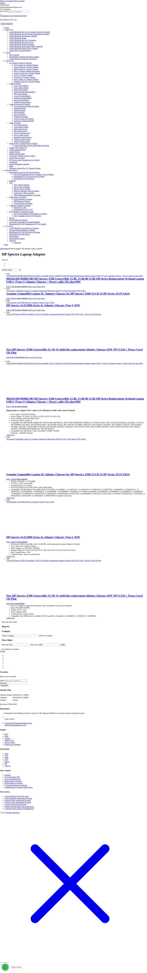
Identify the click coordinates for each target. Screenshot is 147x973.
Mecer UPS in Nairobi (22, 189)
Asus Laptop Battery (21, 88)
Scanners (12, 181)
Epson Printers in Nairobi (23, 199)
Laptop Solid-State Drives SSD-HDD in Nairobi (31, 146)
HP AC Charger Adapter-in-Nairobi (27, 71)
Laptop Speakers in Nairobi (19, 164)
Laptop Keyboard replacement (16, 805)
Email (3, 680)
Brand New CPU (20, 208)
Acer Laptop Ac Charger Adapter (26, 65)
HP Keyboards (19, 113)
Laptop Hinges (14, 152)
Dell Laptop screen (21, 129)
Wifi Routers (13, 236)
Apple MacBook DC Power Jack (21, 42)
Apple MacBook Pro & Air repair (17, 796)
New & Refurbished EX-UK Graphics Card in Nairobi (34, 174)
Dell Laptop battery (21, 90)
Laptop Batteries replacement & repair (18, 798)
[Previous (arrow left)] (1, 964)
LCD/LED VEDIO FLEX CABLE (22, 156)
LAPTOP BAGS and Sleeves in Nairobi (24, 228)
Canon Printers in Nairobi (23, 203)
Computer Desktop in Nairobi (20, 205)
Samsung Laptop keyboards (24, 121)
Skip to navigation (6, 1)
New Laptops (14, 55)
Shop (7, 249)
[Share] (5, 962)
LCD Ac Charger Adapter (23, 75)
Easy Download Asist (12, 779)
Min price (5, 645)
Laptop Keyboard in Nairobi (19, 104)
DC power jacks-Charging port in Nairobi (24, 160)
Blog (6, 245)
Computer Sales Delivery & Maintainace (19, 809)
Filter (63, 645)
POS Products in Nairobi (18, 220)
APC (6, 756)
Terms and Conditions (13, 745)
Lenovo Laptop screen (22, 133)
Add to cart (32, 287)
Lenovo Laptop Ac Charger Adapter (27, 73)
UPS (11, 183)
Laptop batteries (15, 84)
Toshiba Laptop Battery (22, 102)
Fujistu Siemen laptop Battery (24, 92)
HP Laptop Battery (20, 94)
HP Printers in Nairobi (22, 201)
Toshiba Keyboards (21, 117)
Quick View (40, 287)
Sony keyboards (19, 115)
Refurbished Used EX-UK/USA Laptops (24, 57)
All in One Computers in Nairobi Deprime (24, 222)
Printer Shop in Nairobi (17, 197)
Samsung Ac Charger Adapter (24, 77)
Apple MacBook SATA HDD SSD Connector (26, 46)
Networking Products (17, 239)
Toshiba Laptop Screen (22, 139)
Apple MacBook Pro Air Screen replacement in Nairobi (29, 34)
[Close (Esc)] (8, 962)
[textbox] (46, 636)
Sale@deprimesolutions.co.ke (15, 725)
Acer (6, 753)
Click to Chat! (16, 967)
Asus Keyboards (20, 108)
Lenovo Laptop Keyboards (23, 119)
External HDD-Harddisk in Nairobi (22, 230)
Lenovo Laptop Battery (22, 96)
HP (6, 764)
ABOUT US (9, 740)
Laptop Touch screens (22, 141)
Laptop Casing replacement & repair (18, 802)
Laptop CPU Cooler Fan (18, 148)
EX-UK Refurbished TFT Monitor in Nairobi (30, 214)
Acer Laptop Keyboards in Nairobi (26, 106)
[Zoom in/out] (1, 962)
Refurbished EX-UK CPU (23, 210)
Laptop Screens (14, 123)
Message (3, 683)
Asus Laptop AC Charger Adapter (26, 67)
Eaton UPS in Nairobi (22, 187)
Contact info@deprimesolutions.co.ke (18, 723)
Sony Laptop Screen (21, 135)
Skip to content (19, 1)
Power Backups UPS (12, 777)
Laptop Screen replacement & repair (18, 800)
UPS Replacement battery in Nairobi (27, 195)
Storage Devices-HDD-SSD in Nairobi (23, 143)
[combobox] (19, 11)
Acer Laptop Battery (21, 86)
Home (7, 28)
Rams (11, 166)
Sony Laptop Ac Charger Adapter (26, 79)
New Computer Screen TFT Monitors (27, 216)
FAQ (6, 734)
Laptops (7, 775)
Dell (6, 760)
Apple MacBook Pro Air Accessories (22, 40)
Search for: (4, 11)
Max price (34, 645)
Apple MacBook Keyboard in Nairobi (23, 36)
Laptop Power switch (17, 158)
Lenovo (7, 766)
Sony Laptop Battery (21, 100)
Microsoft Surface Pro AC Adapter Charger (25, 168)
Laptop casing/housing (17, 150)
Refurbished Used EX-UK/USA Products (24, 172)
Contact (7, 738)
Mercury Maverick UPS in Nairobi (26, 191)
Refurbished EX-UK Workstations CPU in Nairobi (27, 224)
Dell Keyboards (19, 110)
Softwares (17, 243)
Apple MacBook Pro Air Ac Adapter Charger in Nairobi (29, 32)
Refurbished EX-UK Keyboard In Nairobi (29, 177)
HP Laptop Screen (20, 131)
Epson (7, 762)
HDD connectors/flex (17, 154)
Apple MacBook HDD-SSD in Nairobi (23, 48)
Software (12, 241)
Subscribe (4, 685)
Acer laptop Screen (21, 125)
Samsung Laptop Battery (23, 98)
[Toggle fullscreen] (3, 962)
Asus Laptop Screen (21, 127)
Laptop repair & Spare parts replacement (19, 807)
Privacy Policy (10, 742)
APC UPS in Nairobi (21, 185)
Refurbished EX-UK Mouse (24, 179)
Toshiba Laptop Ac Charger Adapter (27, 82)
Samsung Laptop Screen (22, 137)
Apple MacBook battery (18, 38)
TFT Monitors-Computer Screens (21, 212)
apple (6, 758)
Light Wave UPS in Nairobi (24, 193)
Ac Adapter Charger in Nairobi (20, 63)
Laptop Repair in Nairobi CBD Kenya (23, 59)
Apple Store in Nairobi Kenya (20, 51)
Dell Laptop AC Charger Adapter (26, 69)
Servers (12, 218)
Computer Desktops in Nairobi (16, 785)
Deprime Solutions (13, 813)
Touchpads (13, 162)
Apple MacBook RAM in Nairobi (21, 44)
